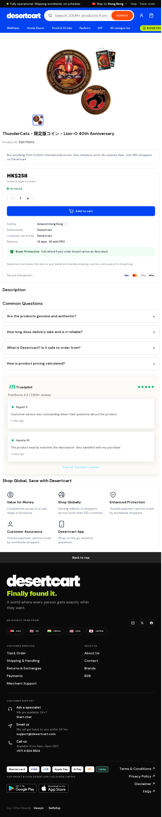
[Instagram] (133, 623)
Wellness (13, 28)
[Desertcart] (24, 15)
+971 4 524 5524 (28, 751)
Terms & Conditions (137, 769)
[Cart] (151, 15)
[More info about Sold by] (66, 224)
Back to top (81, 557)
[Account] (142, 15)
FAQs (149, 791)
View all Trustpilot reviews (81, 467)
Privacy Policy (142, 776)
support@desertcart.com (36, 734)
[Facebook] (151, 623)
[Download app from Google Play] (21, 788)
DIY (100, 28)
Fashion (85, 28)
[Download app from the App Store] (53, 788)
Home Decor (36, 28)
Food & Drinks (62, 28)
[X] (142, 623)
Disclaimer (145, 784)
